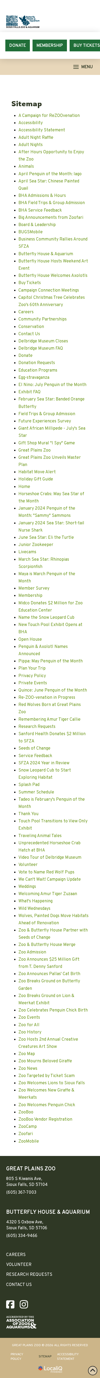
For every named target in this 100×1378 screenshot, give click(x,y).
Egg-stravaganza (33, 377)
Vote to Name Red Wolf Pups (46, 872)
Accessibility (30, 123)
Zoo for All (28, 1025)
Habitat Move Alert (37, 472)
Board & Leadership (37, 225)
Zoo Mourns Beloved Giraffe (45, 1061)
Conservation (31, 327)
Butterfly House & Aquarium (45, 254)
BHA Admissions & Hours (42, 196)
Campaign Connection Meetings (48, 290)
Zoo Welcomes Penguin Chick (46, 1105)
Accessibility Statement (41, 130)
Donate (25, 355)
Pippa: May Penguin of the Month (50, 661)
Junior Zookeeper (35, 545)
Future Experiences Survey (44, 421)
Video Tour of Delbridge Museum (49, 857)
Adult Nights (30, 145)
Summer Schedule (36, 792)
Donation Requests (36, 363)
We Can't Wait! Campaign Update (49, 879)
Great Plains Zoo (34, 450)
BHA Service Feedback (40, 210)
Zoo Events (29, 1017)
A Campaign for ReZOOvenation (49, 116)
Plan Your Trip (32, 668)
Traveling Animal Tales (40, 836)
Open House (30, 639)
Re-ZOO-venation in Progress (46, 697)
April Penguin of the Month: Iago (50, 174)
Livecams (27, 552)
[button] (83, 66)
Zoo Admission (32, 952)
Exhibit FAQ (29, 392)
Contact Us (29, 334)
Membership (30, 595)
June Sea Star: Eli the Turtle (46, 537)
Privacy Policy (32, 676)
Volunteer (28, 865)
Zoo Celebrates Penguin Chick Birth (53, 1010)
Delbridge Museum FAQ (40, 348)
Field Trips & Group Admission (46, 414)
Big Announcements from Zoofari (50, 217)
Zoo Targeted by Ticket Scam (46, 1076)
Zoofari (25, 1134)
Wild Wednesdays (34, 908)
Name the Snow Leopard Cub (46, 617)
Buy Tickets (29, 283)
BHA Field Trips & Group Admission (51, 203)
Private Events (32, 683)
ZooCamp (27, 1126)
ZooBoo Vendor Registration (45, 1119)
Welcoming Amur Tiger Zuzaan (47, 894)
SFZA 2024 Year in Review (43, 763)
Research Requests (36, 727)
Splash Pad (28, 785)
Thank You (28, 814)
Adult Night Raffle (35, 137)
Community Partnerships (42, 319)
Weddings (27, 887)
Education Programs (37, 370)
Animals (26, 166)
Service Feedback (35, 756)
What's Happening (35, 901)
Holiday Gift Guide (35, 479)
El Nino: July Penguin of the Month (52, 385)
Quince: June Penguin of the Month (52, 690)
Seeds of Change (34, 748)
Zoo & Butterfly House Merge (46, 945)
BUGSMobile (30, 232)
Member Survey (33, 588)
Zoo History (29, 1032)
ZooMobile (28, 1141)
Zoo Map (26, 1054)
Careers (26, 312)
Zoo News (27, 1068)
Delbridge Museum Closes (43, 341)
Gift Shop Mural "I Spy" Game (46, 443)
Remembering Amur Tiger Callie (49, 719)
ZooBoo (25, 1112)
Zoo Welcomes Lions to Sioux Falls (51, 1083)
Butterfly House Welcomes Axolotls (52, 275)
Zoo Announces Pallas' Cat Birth (49, 974)
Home (24, 487)
